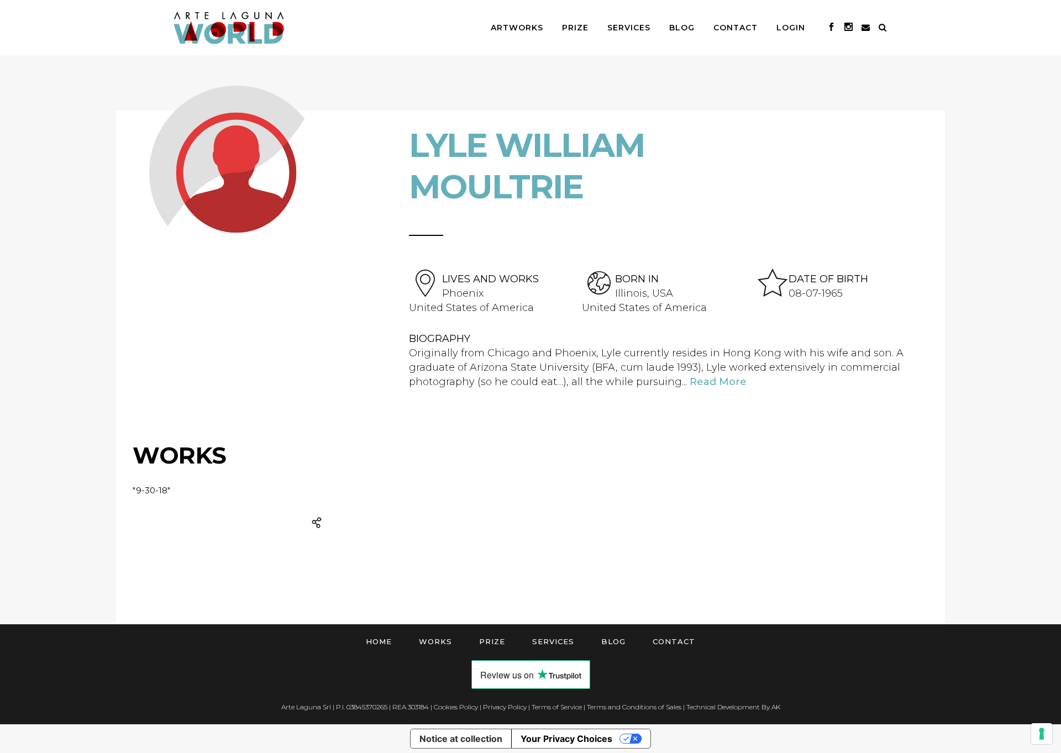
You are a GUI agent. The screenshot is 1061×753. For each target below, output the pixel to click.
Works (435, 641)
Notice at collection (460, 738)
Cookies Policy (456, 707)
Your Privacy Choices (566, 738)
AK (775, 707)
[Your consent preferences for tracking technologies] (1041, 733)
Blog (613, 641)
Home (379, 641)
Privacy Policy (505, 707)
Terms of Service (557, 707)
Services (553, 641)
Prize (492, 641)
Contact (674, 641)
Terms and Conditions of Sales (634, 707)
